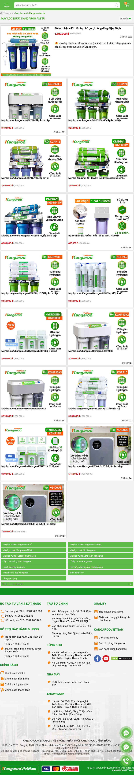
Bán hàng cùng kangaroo (113, 648)
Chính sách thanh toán (17, 689)
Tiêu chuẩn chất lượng (111, 611)
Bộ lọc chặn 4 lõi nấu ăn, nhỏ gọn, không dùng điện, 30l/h (88, 28)
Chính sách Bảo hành (17, 678)
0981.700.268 (34, 611)
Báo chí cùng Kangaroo (112, 643)
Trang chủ (8, 13)
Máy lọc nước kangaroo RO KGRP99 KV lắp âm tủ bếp (94, 120)
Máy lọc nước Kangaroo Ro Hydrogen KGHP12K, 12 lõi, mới (30, 466)
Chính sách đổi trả (15, 673)
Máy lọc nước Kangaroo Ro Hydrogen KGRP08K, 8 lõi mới (29, 351)
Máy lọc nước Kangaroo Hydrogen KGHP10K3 (23, 408)
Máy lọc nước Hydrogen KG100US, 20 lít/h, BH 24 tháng (95, 466)
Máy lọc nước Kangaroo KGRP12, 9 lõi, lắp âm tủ (25, 178)
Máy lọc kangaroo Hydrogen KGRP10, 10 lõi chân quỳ (94, 408)
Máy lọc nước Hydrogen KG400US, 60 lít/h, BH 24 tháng (28, 524)
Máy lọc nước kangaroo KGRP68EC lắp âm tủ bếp (25, 120)
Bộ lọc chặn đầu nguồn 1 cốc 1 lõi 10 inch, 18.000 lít (93, 235)
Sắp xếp (124, 18)
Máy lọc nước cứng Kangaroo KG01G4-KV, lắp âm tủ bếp (29, 235)
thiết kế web (119, 767)
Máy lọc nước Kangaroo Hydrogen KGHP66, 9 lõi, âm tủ (95, 293)
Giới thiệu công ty (108, 637)
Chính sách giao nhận (17, 684)
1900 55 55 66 (21, 644)
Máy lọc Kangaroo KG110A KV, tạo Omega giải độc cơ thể (96, 178)
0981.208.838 (25, 615)
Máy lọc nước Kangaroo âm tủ (30, 13)
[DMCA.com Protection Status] (122, 659)
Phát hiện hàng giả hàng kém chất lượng (115, 618)
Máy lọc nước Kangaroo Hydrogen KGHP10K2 (90, 351)
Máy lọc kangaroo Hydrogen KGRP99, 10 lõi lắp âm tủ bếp (29, 293)
